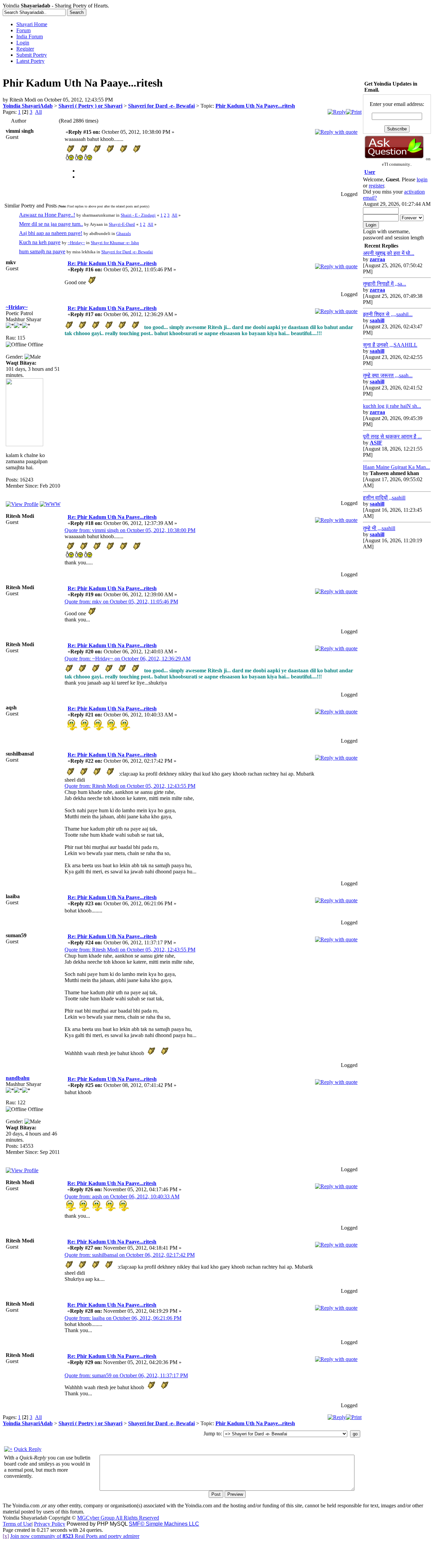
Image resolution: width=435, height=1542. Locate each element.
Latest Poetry (30, 61)
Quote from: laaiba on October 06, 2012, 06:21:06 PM (123, 1318)
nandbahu (18, 1078)
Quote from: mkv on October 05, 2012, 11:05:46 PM (121, 601)
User (369, 172)
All (38, 112)
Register (25, 49)
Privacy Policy (49, 1524)
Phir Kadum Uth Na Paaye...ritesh (255, 106)
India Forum (29, 36)
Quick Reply (27, 1449)
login (422, 179)
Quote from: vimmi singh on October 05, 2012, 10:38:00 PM (130, 530)
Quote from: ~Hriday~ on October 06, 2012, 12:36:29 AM (128, 658)
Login (22, 43)
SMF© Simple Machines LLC (164, 1524)
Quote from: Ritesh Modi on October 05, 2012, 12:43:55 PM (130, 786)
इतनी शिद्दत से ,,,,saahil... (388, 314)
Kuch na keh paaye (39, 242)
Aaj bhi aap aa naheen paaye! (50, 233)
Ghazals (123, 233)
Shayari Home (31, 24)
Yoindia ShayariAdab (28, 106)
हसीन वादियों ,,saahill (384, 498)
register (376, 185)
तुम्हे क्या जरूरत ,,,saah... (388, 375)
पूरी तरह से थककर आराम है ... (392, 436)
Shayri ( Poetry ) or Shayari (90, 106)
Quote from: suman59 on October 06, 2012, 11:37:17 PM (126, 1375)
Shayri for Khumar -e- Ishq (115, 242)
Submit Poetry (31, 55)
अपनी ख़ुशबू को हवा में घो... (388, 253)
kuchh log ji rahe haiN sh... (392, 406)
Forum (23, 30)
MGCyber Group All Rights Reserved (118, 1518)
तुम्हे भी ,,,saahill (379, 528)
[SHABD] (50, 504)
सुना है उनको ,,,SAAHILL (390, 345)
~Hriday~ (76, 242)
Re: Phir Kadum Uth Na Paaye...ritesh (112, 263)
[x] (6, 1536)
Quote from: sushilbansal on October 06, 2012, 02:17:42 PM (130, 1255)
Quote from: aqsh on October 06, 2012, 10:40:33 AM (122, 1196)
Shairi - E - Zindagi (138, 215)
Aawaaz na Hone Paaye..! (47, 215)
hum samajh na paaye (42, 251)
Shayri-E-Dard (122, 224)
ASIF (376, 443)
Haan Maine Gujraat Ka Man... (396, 467)
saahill (377, 320)
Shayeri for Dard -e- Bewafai (161, 106)
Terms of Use (17, 1524)
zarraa (377, 259)
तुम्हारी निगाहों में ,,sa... (384, 284)
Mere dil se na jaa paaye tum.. (51, 224)
